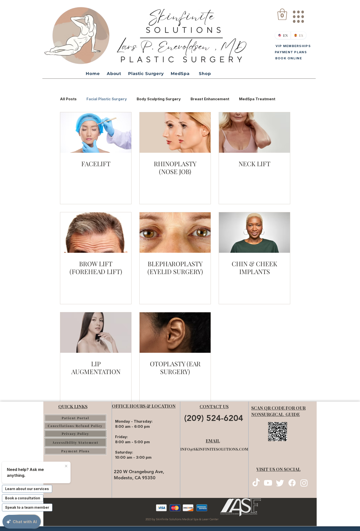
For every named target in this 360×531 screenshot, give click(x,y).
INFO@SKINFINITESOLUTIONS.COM (214, 449)
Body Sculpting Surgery (159, 99)
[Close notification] (66, 466)
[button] (282, 14)
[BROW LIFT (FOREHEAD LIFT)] (95, 232)
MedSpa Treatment (257, 99)
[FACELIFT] (95, 132)
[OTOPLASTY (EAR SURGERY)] (175, 332)
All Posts (68, 99)
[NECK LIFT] (254, 132)
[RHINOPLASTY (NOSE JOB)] (175, 132)
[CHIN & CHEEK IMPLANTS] (254, 232)
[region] (298, 14)
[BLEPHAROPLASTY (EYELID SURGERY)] (175, 232)
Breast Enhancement (210, 99)
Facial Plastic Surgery (106, 99)
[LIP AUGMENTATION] (95, 332)
